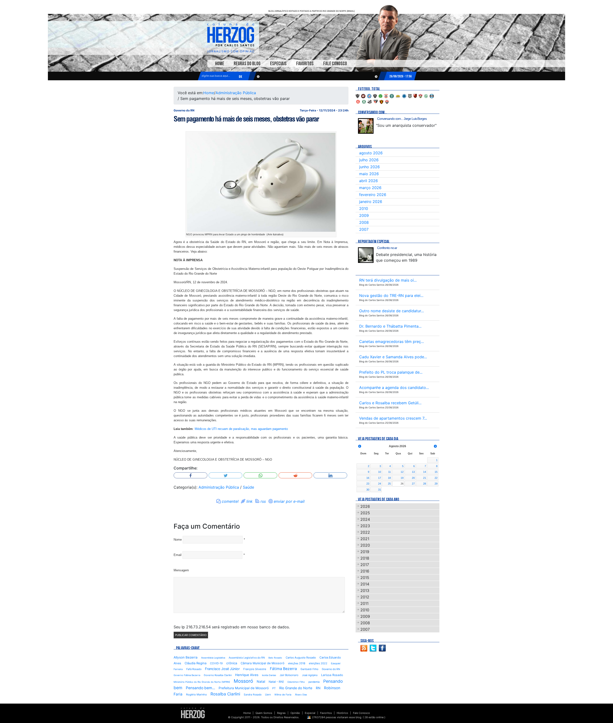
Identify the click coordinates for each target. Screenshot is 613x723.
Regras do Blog (247, 64)
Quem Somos (263, 713)
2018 (364, 558)
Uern (268, 694)
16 (367, 477)
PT (274, 688)
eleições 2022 (318, 663)
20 (413, 477)
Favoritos (305, 64)
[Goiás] (426, 95)
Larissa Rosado (332, 675)
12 (402, 471)
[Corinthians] (386, 95)
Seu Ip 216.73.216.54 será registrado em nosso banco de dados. (232, 627)
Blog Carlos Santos (230, 37)
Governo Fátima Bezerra (187, 675)
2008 (364, 222)
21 (424, 477)
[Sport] (381, 101)
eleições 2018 (296, 663)
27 (413, 483)
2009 (364, 215)
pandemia (314, 681)
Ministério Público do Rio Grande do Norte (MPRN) (202, 682)
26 (402, 483)
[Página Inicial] (193, 712)
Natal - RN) (276, 681)
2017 (364, 564)
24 (379, 483)
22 (436, 477)
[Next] (435, 446)
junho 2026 (369, 166)
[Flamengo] (415, 95)
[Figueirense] (410, 95)
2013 (364, 590)
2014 (364, 584)
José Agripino (310, 675)
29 (436, 483)
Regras (281, 713)
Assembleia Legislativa (213, 657)
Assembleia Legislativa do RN (247, 657)
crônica (231, 663)
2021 (364, 538)
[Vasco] (387, 101)
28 (424, 483)
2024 (365, 519)
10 (379, 471)
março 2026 (370, 187)
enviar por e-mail (289, 501)
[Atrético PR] (363, 95)
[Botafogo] (375, 95)
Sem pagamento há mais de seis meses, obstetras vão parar (246, 118)
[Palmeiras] (364, 101)
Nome (178, 539)
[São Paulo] (376, 101)
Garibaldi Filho (309, 669)
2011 (364, 603)
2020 (365, 545)
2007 (364, 229)
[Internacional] (358, 101)
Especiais (278, 64)
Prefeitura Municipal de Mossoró (244, 688)
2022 (365, 532)
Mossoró (243, 681)
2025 (365, 512)
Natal (261, 681)
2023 (365, 525)
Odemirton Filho (296, 682)
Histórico (342, 713)
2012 (364, 597)
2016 (364, 571)
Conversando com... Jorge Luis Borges (402, 119)
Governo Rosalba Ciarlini (218, 675)
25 (389, 483)
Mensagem (181, 570)
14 (424, 471)
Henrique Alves (246, 675)
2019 (364, 551)
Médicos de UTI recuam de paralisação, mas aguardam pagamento (241, 429)
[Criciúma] (398, 95)
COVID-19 (216, 663)
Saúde (248, 487)
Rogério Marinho (196, 694)
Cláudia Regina (195, 663)
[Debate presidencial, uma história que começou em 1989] (366, 255)
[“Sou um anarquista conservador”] (366, 126)
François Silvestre (254, 669)
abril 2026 (368, 180)
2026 (365, 506)
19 (402, 477)
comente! (230, 501)
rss (263, 501)
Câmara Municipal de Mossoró (262, 663)
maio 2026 (369, 173)
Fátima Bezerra (283, 668)
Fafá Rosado (193, 669)
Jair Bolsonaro (289, 675)
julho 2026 (369, 159)
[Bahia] (369, 95)
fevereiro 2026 (372, 194)
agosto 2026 (371, 152)
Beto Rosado (275, 657)
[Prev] (359, 446)
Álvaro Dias (301, 694)
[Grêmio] (432, 95)
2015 (364, 577)
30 (367, 489)
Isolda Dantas (269, 675)
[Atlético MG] (357, 95)
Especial (310, 713)
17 (379, 477)
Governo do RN (331, 669)
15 (436, 471)
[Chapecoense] (380, 95)
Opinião (295, 713)
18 (389, 477)
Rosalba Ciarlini (225, 693)
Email (178, 555)
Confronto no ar (387, 248)
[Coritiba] (392, 95)
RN (318, 688)
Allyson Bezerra (186, 657)
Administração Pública (236, 92)
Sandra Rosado (252, 694)
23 (367, 483)
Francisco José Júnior (222, 669)
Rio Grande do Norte (295, 688)
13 (413, 471)
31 (379, 489)
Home (219, 64)
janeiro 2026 (370, 201)
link (249, 501)
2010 (363, 208)
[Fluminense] (420, 95)
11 (389, 471)
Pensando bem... (200, 688)
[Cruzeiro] (404, 95)
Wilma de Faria (282, 694)
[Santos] (370, 101)
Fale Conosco (335, 64)
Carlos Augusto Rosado (301, 657)
